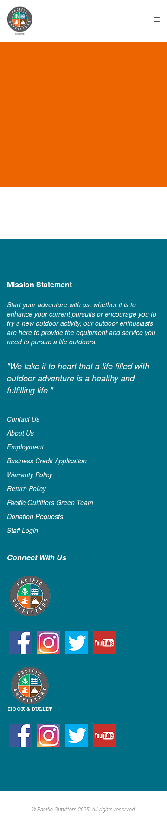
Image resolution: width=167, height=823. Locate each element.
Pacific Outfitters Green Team (50, 502)
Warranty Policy (29, 474)
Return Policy (26, 488)
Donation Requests (35, 516)
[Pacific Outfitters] (19, 21)
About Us (20, 432)
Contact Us (23, 419)
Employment (25, 446)
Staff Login (22, 530)
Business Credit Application (47, 460)
